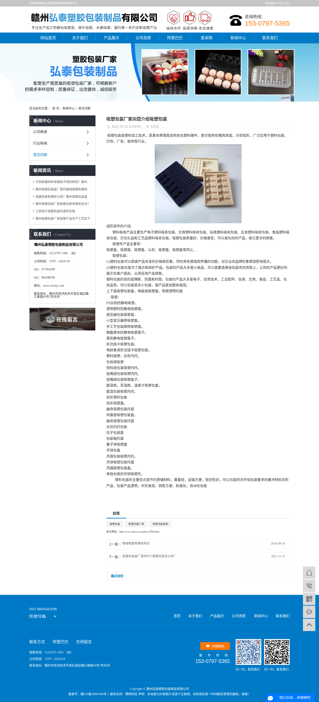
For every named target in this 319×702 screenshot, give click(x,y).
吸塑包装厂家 (136, 524)
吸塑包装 (114, 135)
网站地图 (270, 3)
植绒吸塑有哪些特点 (136, 543)
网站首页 (48, 38)
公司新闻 (40, 132)
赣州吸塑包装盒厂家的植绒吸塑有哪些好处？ (64, 189)
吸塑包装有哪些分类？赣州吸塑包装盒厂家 (64, 196)
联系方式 (37, 642)
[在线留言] (309, 612)
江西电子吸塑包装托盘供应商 (55, 211)
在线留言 (84, 642)
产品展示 (111, 38)
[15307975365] (309, 586)
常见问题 (84, 108)
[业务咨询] (309, 573)
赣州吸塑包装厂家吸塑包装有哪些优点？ (63, 203)
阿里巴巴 (175, 38)
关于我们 (80, 38)
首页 (177, 616)
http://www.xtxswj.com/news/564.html (139, 531)
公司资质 (143, 38)
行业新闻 (40, 143)
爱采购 (206, 38)
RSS (279, 3)
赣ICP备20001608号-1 (95, 694)
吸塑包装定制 (160, 524)
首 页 (55, 108)
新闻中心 (238, 38)
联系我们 (270, 38)
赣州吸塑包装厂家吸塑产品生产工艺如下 (63, 218)
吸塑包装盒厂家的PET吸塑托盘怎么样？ (149, 556)
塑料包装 (122, 480)
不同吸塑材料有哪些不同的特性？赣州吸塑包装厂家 (64, 182)
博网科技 (131, 694)
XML (287, 3)
